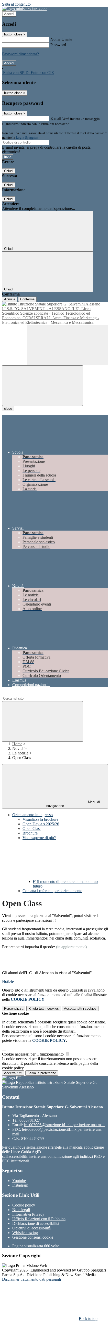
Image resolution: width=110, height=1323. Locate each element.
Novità (17, 748)
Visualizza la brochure (40, 819)
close (8, 408)
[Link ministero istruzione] (24, 9)
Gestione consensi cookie (32, 1237)
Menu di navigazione (73, 804)
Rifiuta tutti (43, 1008)
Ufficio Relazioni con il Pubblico (38, 1219)
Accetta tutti (80, 1008)
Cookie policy (23, 1205)
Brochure (30, 833)
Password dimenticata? (20, 54)
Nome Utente (61, 39)
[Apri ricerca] (67, 345)
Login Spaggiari (27, 137)
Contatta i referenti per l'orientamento (52, 891)
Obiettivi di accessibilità (31, 1228)
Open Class (32, 828)
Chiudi (8, 171)
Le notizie (20, 753)
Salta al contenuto (16, 4)
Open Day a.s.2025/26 (41, 824)
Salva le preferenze (41, 1073)
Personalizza (13, 1008)
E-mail (55, 118)
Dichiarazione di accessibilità (35, 1223)
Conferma (27, 299)
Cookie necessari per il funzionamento (33, 1054)
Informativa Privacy (28, 1214)
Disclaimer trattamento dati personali (31, 1279)
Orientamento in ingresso (32, 815)
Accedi (9, 14)
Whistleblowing (25, 1232)
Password (58, 45)
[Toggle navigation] (42, 385)
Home (17, 744)
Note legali (21, 1210)
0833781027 (29, 1120)
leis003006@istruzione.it (64, 1125)
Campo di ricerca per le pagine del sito (33, 693)
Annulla (9, 299)
